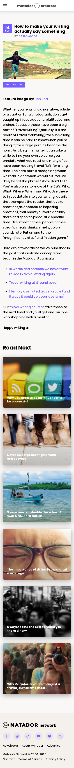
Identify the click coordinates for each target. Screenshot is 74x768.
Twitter (60, 736)
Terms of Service (30, 759)
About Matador (32, 746)
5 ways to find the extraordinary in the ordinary (34, 629)
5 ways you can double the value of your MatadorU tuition (34, 514)
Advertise (53, 746)
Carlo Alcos (27, 36)
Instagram (17, 736)
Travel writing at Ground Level (33, 282)
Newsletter (10, 746)
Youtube (38, 736)
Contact (9, 759)
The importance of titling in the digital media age (37, 571)
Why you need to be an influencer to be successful (35, 400)
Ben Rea (41, 99)
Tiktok (27, 736)
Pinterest (49, 736)
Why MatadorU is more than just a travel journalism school (33, 686)
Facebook (6, 736)
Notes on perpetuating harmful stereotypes (31, 457)
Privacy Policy (55, 759)
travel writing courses (27, 307)
